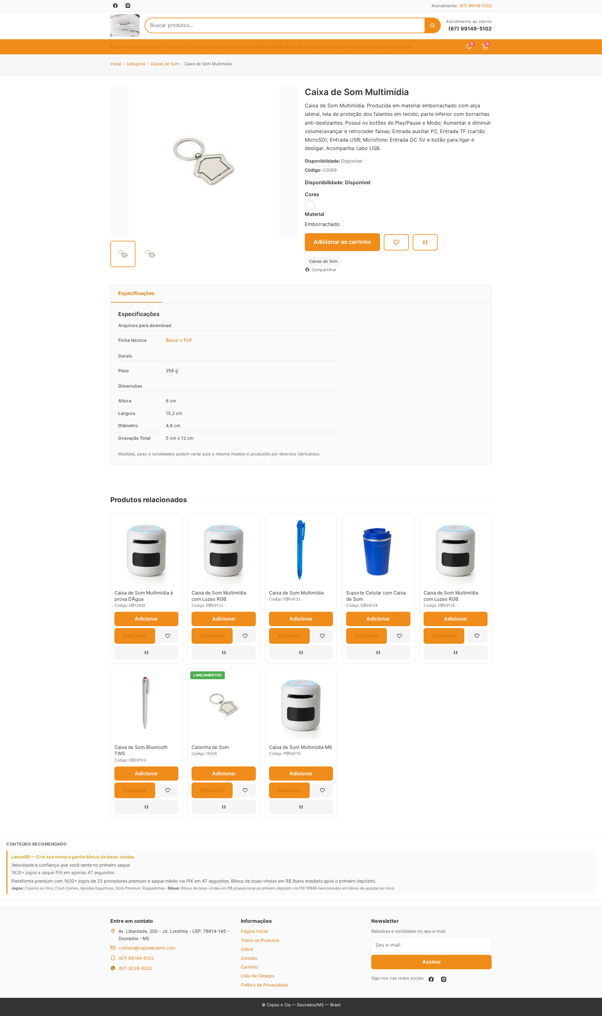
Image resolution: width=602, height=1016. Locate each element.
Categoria (135, 63)
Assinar (431, 962)
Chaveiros (234, 46)
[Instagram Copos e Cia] (128, 6)
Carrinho (249, 967)
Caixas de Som (164, 63)
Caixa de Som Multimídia (296, 593)
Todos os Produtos (164, 46)
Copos (194, 46)
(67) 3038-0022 (135, 968)
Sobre (247, 949)
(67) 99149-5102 (475, 5)
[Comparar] (425, 242)
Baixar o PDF (179, 340)
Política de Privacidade (264, 984)
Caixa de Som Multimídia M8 (300, 747)
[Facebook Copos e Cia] (115, 6)
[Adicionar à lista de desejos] (396, 242)
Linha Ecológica (374, 46)
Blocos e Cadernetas (310, 46)
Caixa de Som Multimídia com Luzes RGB (219, 596)
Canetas (212, 46)
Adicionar (146, 619)
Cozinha (345, 46)
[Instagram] (444, 979)
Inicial (115, 63)
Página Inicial (125, 46)
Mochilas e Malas (266, 46)
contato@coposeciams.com (147, 947)
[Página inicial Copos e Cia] (125, 25)
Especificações (136, 293)
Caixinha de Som (210, 747)
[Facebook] (431, 979)
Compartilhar (324, 269)
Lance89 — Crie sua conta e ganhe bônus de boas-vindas (72, 856)
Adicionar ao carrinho (342, 242)
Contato (402, 46)
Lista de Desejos (257, 975)
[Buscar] (432, 25)
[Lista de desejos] (167, 636)
